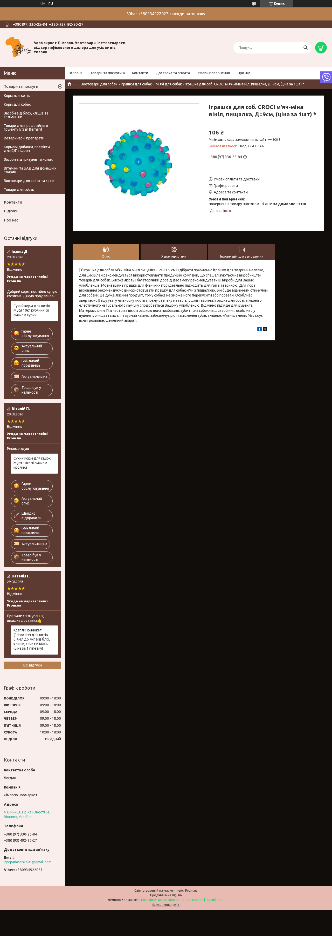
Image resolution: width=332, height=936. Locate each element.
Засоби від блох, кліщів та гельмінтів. (26, 115)
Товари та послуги (106, 73)
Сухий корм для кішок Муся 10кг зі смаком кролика (32, 462)
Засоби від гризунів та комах (28, 159)
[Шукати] (305, 47)
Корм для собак (17, 104)
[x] (265, 330)
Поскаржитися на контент (161, 899)
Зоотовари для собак (99, 84)
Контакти (140, 73)
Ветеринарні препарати (24, 138)
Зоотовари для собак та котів (29, 181)
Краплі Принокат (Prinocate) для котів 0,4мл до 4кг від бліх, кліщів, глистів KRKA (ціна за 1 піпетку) (31, 639)
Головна (75, 73)
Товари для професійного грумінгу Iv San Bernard (26, 127)
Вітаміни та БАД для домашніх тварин (30, 170)
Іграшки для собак (136, 84)
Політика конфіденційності (204, 899)
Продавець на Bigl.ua (166, 895)
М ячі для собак (169, 84)
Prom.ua (191, 890)
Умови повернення (214, 73)
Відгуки (11, 211)
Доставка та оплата (173, 73)
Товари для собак (19, 189)
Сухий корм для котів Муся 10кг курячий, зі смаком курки (31, 310)
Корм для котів (17, 95)
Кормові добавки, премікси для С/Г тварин (27, 149)
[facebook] (259, 330)
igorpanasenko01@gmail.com (27, 862)
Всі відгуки (32, 665)
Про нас (244, 73)
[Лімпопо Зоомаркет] (18, 47)
